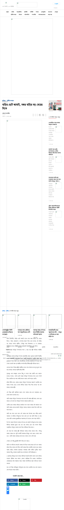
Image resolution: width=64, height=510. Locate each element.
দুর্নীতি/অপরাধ (13, 14)
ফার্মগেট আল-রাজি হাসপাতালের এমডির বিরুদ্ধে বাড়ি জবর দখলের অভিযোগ (55, 151)
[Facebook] (24, 488)
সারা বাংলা (50, 12)
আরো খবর (50, 14)
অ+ (40, 115)
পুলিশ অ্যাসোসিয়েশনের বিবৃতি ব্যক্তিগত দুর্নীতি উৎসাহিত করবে (54, 207)
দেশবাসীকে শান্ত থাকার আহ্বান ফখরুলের (54, 123)
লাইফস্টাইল (27, 14)
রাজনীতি (25, 12)
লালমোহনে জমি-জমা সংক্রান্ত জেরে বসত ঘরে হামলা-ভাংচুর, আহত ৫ (55, 179)
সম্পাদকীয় (34, 14)
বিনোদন (20, 14)
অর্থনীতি (31, 12)
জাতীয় (12, 12)
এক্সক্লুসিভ (43, 12)
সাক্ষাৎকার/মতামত (41, 14)
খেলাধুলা (56, 12)
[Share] (24, 493)
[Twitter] (24, 490)
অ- (43, 115)
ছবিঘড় (4, 100)
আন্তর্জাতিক (19, 12)
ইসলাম (37, 12)
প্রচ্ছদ (7, 12)
